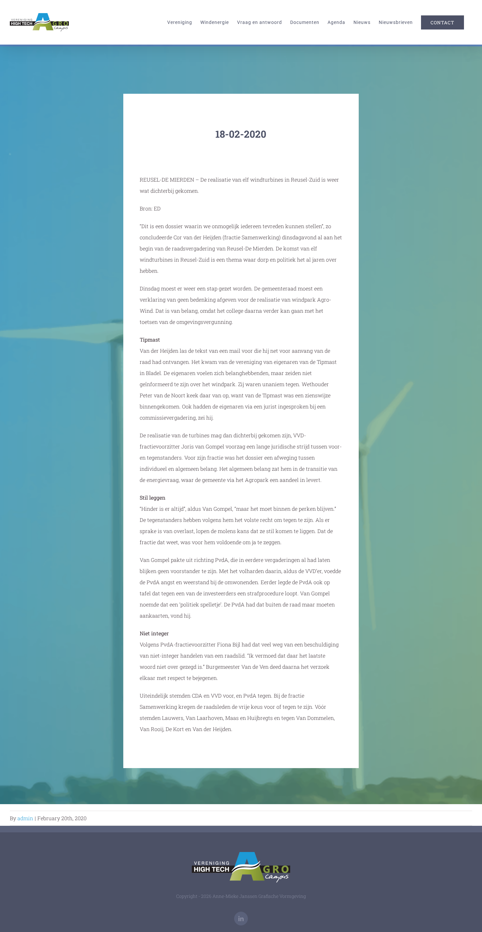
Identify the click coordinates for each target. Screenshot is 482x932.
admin (25, 818)
